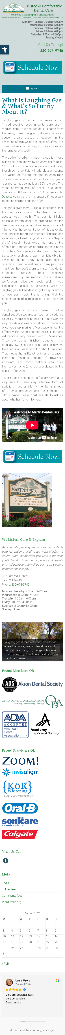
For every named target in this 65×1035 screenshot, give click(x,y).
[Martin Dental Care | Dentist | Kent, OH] (32, 4)
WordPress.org (11, 902)
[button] (4, 49)
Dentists (7, 196)
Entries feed (9, 889)
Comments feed (12, 895)
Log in (6, 883)
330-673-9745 (51, 50)
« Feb (5, 963)
